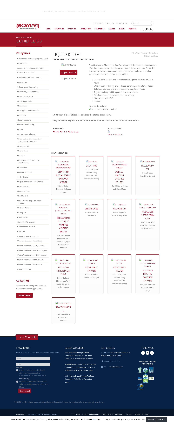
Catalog (127, 10)
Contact (146, 414)
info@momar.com (116, 367)
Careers (111, 29)
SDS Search (99, 23)
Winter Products (141, 53)
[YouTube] (147, 29)
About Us (110, 23)
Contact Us (99, 29)
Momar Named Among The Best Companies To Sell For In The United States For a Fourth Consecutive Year (79, 355)
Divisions (72, 29)
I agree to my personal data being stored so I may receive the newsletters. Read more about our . (32, 374)
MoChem (154, 56)
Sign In (122, 29)
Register (132, 29)
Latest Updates (74, 348)
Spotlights (86, 29)
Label (65, 132)
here (95, 419)
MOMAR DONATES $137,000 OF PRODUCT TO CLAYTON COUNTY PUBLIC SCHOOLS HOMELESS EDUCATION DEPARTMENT (80, 367)
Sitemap (138, 414)
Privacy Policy (24, 378)
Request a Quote (68, 72)
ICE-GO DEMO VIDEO (115, 134)
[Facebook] (142, 29)
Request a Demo (68, 78)
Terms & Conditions (91, 414)
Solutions (59, 29)
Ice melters (153, 53)
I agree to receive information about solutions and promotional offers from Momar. (33, 384)
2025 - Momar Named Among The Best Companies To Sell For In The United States (79, 379)
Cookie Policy (119, 414)
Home (48, 29)
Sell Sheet (74, 132)
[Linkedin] (151, 29)
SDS (57, 132)
